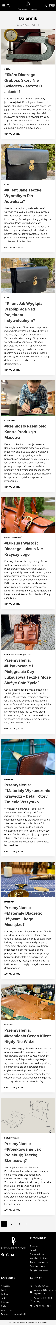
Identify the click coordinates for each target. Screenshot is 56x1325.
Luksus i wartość (13, 537)
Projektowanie (12, 1138)
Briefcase (5, 1302)
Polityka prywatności (39, 1270)
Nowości (8, 1025)
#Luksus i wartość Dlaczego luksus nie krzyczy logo (23, 549)
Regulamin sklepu (38, 1266)
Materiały (9, 779)
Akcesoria (5, 1286)
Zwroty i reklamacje (39, 1262)
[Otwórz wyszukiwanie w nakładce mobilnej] (8, 5)
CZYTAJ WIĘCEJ (13, 134)
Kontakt (33, 1250)
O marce (34, 1246)
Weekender (6, 1310)
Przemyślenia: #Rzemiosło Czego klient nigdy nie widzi (27, 1036)
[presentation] (28, 46)
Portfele (4, 1294)
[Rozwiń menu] (3, 5)
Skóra (7, 69)
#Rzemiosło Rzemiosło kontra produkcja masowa (25, 432)
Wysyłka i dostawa (39, 1258)
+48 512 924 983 (41, 1285)
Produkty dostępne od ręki (13, 1314)
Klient (7, 184)
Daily (3, 1306)
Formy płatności (37, 1254)
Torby (4, 1298)
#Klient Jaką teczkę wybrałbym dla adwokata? (23, 196)
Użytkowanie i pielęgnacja (17, 655)
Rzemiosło (9, 420)
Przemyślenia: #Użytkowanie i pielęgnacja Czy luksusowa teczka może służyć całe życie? (27, 671)
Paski (3, 1290)
